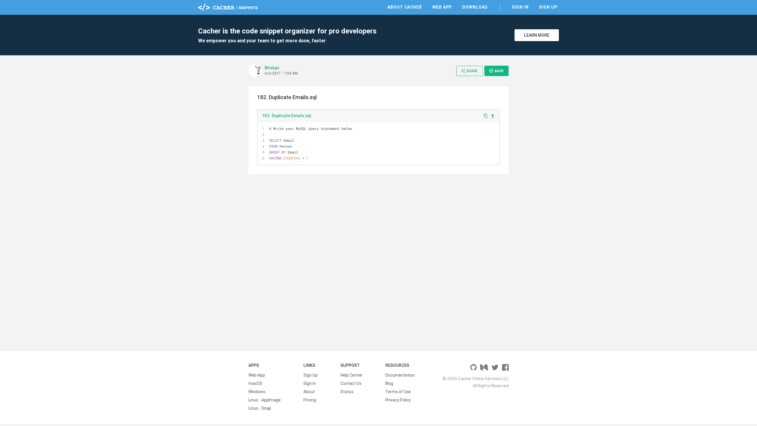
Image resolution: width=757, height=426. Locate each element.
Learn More (536, 35)
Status (346, 391)
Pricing (309, 400)
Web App (442, 7)
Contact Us (350, 383)
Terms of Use (398, 391)
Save (496, 70)
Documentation (400, 375)
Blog (389, 383)
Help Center (351, 375)
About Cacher (404, 7)
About (309, 391)
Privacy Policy (398, 400)
